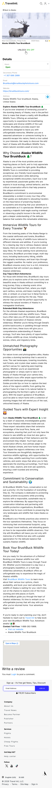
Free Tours (9, 746)
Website (6, 88)
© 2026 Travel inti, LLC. (13, 781)
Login (13, 674)
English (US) (10, 777)
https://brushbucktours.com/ (16, 91)
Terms (14, 784)
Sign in (34, 784)
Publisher (9, 719)
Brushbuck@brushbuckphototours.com (21, 83)
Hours (7, 64)
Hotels (7, 737)
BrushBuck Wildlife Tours (19, 579)
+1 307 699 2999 (12, 75)
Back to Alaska (10, 10)
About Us (8, 706)
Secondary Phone (10, 73)
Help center (10, 756)
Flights (7, 733)
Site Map (24, 784)
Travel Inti (29, 618)
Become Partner (12, 714)
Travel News (10, 710)
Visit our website (16, 629)
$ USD (21, 777)
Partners (8, 723)
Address (6, 96)
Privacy (5, 784)
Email (5, 80)
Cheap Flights (11, 742)
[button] (5, 26)
